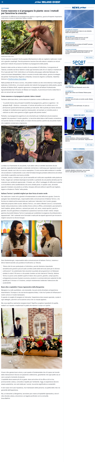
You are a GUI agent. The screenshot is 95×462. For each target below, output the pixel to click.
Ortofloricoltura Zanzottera (17, 79)
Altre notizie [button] (89, 57)
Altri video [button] (90, 145)
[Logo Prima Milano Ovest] (47, 2)
